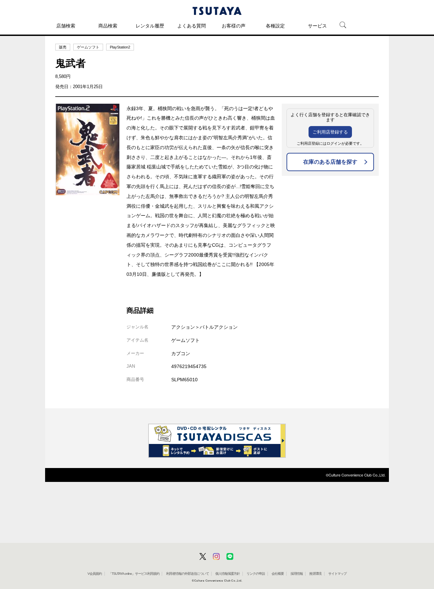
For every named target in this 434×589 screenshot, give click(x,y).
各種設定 (275, 25)
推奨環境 (315, 573)
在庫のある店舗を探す (330, 162)
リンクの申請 (255, 573)
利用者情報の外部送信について (187, 573)
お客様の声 (233, 25)
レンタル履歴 (150, 25)
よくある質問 (191, 25)
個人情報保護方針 (227, 573)
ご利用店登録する (330, 132)
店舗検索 (65, 25)
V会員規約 (94, 573)
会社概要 (278, 573)
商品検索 (107, 25)
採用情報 (297, 573)
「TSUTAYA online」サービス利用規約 (133, 573)
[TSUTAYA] (217, 11)
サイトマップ (337, 573)
